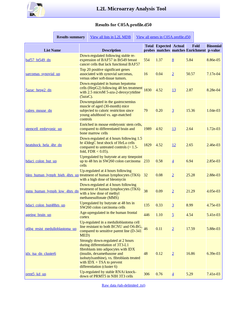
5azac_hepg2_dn (38, 90)
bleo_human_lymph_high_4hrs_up (52, 175)
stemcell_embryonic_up (44, 129)
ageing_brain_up (38, 215)
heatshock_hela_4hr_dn (44, 145)
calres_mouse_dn (39, 110)
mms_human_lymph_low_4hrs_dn (52, 191)
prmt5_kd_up (36, 274)
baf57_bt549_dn (38, 60)
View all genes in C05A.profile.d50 (163, 37)
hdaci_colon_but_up (41, 161)
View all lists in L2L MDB (110, 37)
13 (174, 90)
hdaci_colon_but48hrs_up (45, 205)
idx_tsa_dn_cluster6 (41, 253)
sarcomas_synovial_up (43, 74)
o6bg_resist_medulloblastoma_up (51, 229)
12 (174, 145)
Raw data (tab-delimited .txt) (123, 285)
